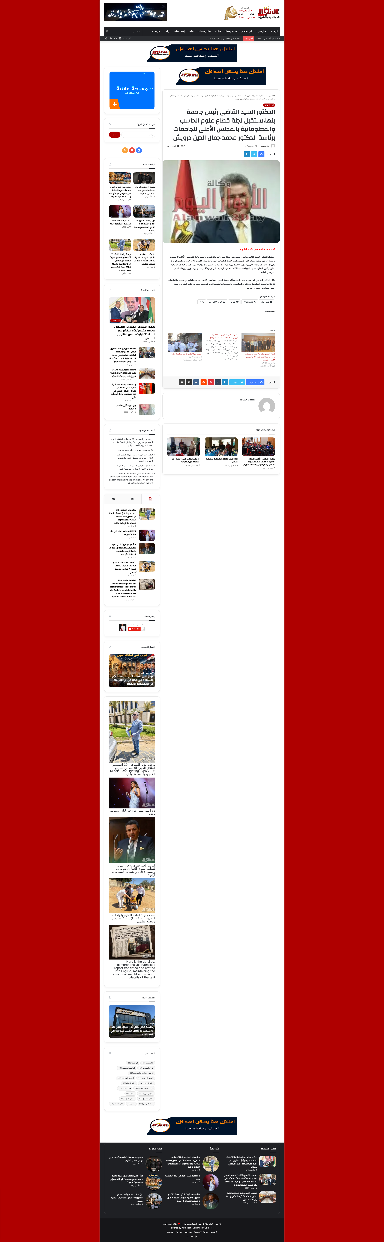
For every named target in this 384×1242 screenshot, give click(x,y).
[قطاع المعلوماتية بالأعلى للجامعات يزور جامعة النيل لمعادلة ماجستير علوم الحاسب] (258, 342)
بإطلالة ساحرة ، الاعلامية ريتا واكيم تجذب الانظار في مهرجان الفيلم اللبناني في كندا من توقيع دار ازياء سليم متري (123, 391)
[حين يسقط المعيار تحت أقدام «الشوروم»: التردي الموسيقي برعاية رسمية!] (144, 211)
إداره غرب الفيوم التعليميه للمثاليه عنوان (222, 460)
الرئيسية (274, 31)
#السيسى (147, 1063)
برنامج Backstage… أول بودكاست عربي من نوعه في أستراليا (145, 190)
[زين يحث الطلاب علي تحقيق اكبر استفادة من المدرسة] (183, 446)
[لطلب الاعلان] (192, 1126)
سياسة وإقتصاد (231, 31)
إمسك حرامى (179, 31)
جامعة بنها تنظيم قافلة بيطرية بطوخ (186, 353)
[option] (132, 670)
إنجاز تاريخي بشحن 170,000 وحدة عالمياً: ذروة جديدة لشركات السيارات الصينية (132, 1030)
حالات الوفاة (129, 1083)
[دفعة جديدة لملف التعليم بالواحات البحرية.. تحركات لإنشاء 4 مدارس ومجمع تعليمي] (144, 245)
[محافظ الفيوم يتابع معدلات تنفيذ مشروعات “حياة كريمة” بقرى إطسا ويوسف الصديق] (147, 373)
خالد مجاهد (125, 1088)
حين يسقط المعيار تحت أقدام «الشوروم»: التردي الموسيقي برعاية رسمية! (144, 225)
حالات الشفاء (146, 1083)
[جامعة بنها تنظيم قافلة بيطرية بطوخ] (185, 342)
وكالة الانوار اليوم (170, 1224)
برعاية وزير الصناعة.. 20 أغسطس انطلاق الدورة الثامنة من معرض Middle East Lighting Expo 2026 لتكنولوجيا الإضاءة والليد (120, 262)
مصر (131, 1103)
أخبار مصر (262, 31)
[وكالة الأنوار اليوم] (252, 13)
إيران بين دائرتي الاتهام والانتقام (126, 407)
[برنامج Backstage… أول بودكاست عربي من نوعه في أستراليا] (144, 178)
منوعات (157, 31)
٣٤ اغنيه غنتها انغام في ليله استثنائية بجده (120, 222)
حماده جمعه (265, 146)
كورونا (130, 1093)
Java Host (186, 1228)
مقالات (191, 31)
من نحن (188, 1232)
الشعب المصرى (145, 1078)
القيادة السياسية (126, 1078)
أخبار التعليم (259, 95)
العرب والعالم (247, 31)
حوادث (218, 31)
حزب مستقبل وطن (144, 1088)
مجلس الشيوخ (146, 1098)
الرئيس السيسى (126, 1068)
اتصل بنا (179, 1232)
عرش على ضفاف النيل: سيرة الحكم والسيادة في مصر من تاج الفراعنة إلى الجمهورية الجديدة (120, 192)
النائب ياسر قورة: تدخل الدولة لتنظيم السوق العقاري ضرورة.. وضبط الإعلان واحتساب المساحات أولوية (199, 38)
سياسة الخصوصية (201, 1232)
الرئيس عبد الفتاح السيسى (141, 1073)
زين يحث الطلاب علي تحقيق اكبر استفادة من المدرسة (186, 460)
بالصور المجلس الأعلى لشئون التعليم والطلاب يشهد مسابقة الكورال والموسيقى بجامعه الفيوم (259, 462)
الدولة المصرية (146, 1068)
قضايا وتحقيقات (205, 31)
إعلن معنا (170, 1232)
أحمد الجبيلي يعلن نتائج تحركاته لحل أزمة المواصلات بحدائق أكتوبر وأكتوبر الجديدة (133, 680)
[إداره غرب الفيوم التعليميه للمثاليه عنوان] (221, 446)
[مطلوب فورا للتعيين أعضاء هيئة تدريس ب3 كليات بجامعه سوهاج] (220, 346)
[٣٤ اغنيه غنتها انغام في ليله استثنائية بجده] (120, 211)
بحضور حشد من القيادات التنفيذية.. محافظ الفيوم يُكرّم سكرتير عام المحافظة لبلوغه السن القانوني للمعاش (134, 332)
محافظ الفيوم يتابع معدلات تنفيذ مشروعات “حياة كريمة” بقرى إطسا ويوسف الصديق (123, 373)
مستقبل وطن (146, 1103)
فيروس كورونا (146, 1093)
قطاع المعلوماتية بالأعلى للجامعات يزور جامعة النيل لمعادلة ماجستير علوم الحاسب (260, 356)
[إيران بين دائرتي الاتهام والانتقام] (147, 409)
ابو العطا (133, 1063)
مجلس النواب (128, 1098)
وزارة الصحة (117, 1103)
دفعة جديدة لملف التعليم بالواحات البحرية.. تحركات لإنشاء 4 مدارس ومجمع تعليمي (144, 259)
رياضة (167, 31)
